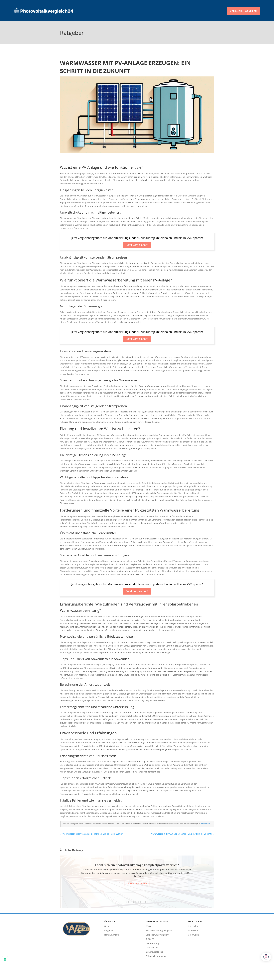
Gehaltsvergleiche (154, 952)
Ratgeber (108, 931)
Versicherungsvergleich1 (157, 935)
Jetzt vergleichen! (137, 244)
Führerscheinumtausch (157, 956)
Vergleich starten (243, 11)
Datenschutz (194, 926)
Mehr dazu (205, 823)
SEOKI (149, 926)
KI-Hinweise (193, 935)
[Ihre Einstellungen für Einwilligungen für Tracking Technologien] (5, 959)
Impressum (193, 931)
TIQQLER (150, 939)
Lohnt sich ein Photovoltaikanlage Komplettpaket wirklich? (137, 865)
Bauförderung (152, 943)
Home (107, 926)
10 (147, 901)
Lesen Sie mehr (137, 883)
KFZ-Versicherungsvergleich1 (160, 931)
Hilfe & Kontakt (111, 935)
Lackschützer (152, 948)
